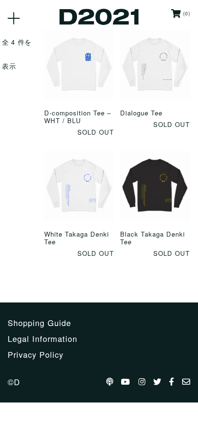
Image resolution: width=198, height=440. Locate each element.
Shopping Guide (39, 322)
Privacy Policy (35, 354)
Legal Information (42, 338)
